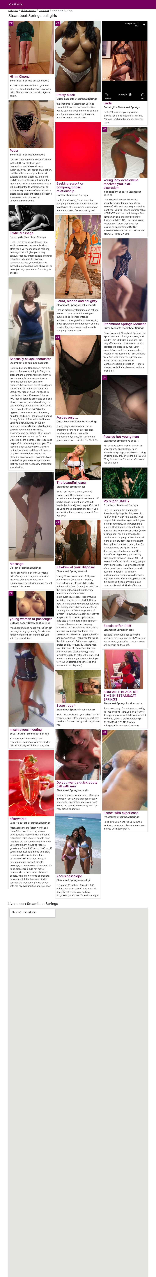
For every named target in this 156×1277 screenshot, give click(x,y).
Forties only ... (67, 417)
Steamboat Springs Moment (124, 324)
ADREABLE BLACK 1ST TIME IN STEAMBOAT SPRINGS (120, 695)
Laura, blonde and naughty (77, 301)
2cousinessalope (69, 876)
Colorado (44, 10)
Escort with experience (120, 813)
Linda (107, 103)
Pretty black (66, 95)
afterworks (18, 819)
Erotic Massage (21, 233)
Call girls (13, 10)
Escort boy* (66, 705)
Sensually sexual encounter (30, 359)
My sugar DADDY (116, 501)
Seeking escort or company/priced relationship (70, 187)
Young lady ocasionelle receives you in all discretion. (120, 184)
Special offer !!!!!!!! (117, 626)
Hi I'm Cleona (20, 76)
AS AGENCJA (15, 4)
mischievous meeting (26, 729)
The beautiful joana (71, 482)
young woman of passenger (31, 619)
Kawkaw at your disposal (76, 567)
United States (28, 10)
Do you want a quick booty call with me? (77, 784)
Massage (16, 564)
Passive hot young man (121, 437)
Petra (14, 150)
